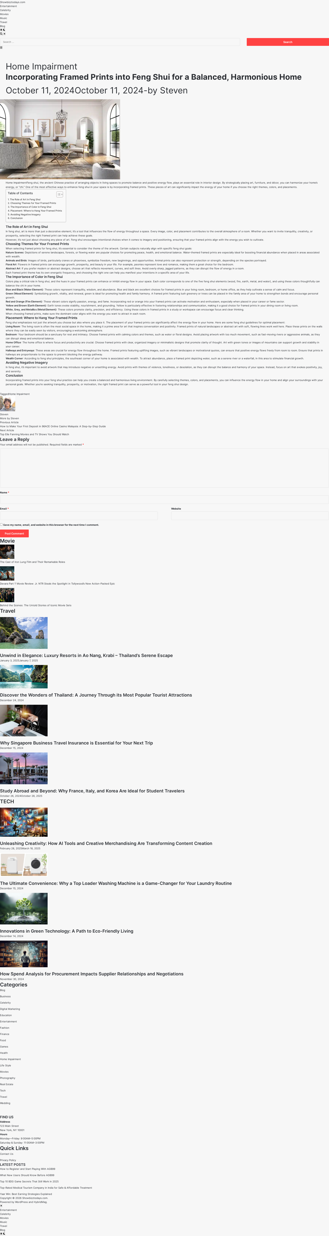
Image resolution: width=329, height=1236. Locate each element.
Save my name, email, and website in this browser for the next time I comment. (51, 524)
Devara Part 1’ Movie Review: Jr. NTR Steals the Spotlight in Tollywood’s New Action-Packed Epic (57, 583)
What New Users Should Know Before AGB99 (27, 1175)
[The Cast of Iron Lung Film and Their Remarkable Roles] (7, 557)
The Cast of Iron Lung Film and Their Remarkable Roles (32, 561)
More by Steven (9, 418)
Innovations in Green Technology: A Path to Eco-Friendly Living (66, 931)
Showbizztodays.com (12, 2)
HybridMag (40, 1201)
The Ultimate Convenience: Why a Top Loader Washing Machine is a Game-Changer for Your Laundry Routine (116, 883)
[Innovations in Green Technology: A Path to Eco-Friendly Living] (24, 923)
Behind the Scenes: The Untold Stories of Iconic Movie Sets (35, 605)
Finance (4, 1034)
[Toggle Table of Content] (58, 194)
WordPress (21, 1201)
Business (5, 996)
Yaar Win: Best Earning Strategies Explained (26, 1193)
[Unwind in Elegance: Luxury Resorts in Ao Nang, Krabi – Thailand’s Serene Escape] (24, 647)
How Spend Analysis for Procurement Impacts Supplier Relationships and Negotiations (92, 974)
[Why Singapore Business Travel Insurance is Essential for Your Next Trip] (24, 735)
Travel (3, 22)
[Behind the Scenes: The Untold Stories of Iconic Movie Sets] (7, 601)
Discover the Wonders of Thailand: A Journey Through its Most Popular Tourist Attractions (96, 695)
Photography (7, 1077)
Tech (3, 1090)
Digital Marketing (10, 1008)
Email (4, 508)
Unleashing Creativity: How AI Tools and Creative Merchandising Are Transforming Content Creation (106, 843)
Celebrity (5, 10)
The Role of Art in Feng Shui (25, 199)
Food (3, 1040)
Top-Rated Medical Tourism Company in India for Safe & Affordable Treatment (46, 1187)
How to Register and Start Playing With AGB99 (27, 1168)
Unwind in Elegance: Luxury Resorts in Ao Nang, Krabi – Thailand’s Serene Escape (86, 655)
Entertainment (8, 6)
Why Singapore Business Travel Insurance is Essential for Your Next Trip (76, 743)
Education (6, 1015)
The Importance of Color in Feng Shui (30, 206)
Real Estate (6, 1084)
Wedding (5, 1103)
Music (3, 18)
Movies (4, 14)
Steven (174, 90)
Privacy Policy (8, 1160)
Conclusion (16, 218)
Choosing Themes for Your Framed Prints (33, 203)
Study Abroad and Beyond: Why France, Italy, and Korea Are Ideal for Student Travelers (92, 791)
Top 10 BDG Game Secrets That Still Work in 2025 (29, 1181)
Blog (2, 26)
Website (176, 508)
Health (4, 1052)
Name (4, 492)
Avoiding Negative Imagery (25, 214)
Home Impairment (41, 66)
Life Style (5, 1065)
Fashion (4, 1027)
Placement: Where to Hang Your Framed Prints (36, 210)
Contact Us (6, 1153)
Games (4, 1046)
